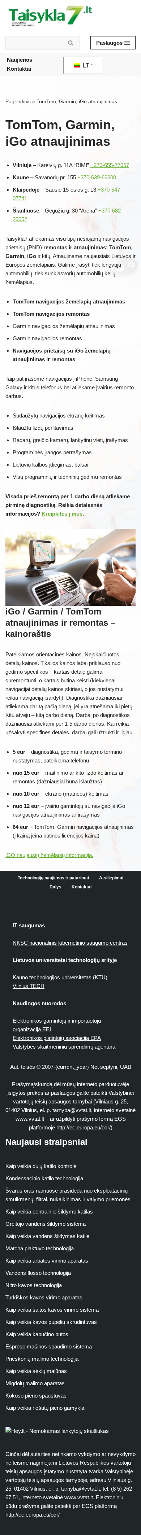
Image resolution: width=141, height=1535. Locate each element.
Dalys (55, 886)
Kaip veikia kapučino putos (36, 1334)
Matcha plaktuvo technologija (39, 1248)
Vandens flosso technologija (38, 1273)
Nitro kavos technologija (33, 1285)
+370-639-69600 (96, 177)
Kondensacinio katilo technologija (44, 1178)
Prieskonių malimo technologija (41, 1359)
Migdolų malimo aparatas (35, 1383)
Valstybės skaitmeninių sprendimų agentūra (64, 1047)
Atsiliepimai (111, 877)
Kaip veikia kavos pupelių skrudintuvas (51, 1322)
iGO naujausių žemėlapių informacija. (49, 855)
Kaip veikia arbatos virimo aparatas (46, 1261)
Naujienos (19, 60)
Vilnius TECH (28, 986)
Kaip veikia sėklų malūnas (36, 1371)
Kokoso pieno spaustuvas (36, 1395)
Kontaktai (19, 69)
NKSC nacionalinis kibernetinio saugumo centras (70, 943)
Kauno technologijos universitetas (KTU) (60, 977)
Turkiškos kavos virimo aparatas (43, 1297)
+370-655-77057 (109, 165)
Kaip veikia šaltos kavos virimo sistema (52, 1310)
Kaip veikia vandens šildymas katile (47, 1236)
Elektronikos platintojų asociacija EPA (57, 1038)
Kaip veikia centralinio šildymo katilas (49, 1211)
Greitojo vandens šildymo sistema (45, 1224)
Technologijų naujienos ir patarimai (53, 877)
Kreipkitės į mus (62, 514)
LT (85, 65)
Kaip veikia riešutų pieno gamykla (44, 1408)
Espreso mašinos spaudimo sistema (48, 1346)
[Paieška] (71, 43)
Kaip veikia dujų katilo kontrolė (40, 1166)
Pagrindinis (18, 101)
